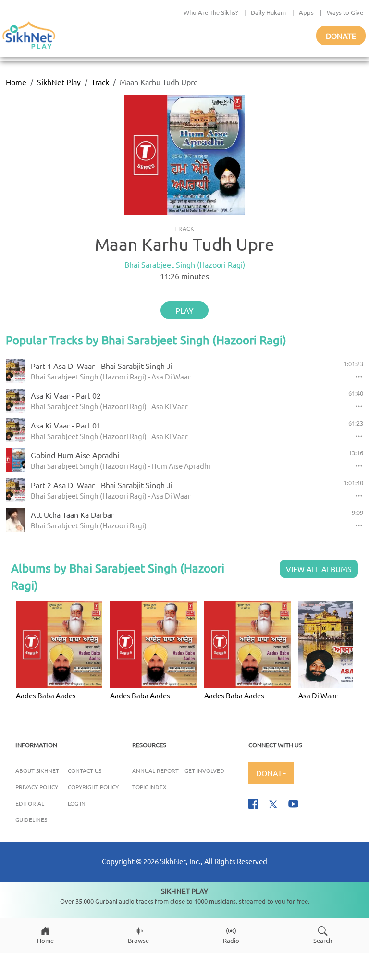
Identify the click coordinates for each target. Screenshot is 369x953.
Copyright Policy (93, 787)
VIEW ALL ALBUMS (319, 569)
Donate (341, 35)
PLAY (184, 310)
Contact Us (84, 770)
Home (16, 81)
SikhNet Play (59, 81)
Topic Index (149, 787)
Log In (77, 803)
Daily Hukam (268, 12)
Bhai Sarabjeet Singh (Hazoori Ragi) (184, 264)
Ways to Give (345, 12)
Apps (306, 12)
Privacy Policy (36, 787)
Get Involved (204, 770)
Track (100, 81)
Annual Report (155, 770)
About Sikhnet (37, 770)
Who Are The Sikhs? (211, 12)
